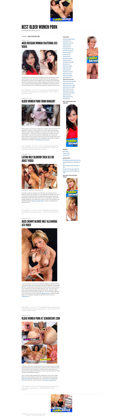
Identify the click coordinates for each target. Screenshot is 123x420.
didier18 (27, 307)
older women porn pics (37, 211)
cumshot (26, 149)
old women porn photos (68, 62)
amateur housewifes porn (50, 380)
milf (25, 93)
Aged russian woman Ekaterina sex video (39, 45)
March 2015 (65, 151)
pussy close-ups (51, 388)
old (43, 149)
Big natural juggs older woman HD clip (72, 160)
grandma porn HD (67, 52)
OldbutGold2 (28, 90)
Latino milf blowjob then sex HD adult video (38, 159)
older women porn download (69, 81)
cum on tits (57, 308)
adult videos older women (46, 307)
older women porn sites (33, 388)
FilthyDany (28, 210)
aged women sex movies (44, 139)
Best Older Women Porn (39, 27)
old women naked (67, 60)
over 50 (29, 310)
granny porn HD (45, 145)
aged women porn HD (45, 386)
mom (42, 149)
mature (23, 93)
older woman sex (31, 147)
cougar (55, 91)
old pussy (46, 388)
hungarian (32, 149)
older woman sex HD (26, 91)
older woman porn (67, 67)
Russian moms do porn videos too (71, 169)
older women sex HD (44, 91)
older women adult (67, 73)
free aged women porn (46, 210)
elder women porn (67, 44)
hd (57, 91)
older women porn (45, 293)
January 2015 (66, 155)
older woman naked (67, 66)
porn (27, 93)
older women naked (67, 75)
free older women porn (54, 90)
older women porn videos (69, 92)
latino (56, 211)
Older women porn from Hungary (38, 101)
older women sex (67, 94)
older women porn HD (28, 211)
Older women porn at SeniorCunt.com (41, 318)
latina (53, 211)
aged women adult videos (37, 201)
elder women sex (67, 46)
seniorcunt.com (25, 389)
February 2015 (66, 153)
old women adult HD (53, 145)
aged (57, 147)
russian (30, 93)
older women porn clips (34, 91)
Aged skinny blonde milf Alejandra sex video (39, 223)
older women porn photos (69, 87)
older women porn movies (41, 308)
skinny (35, 310)
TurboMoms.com (26, 296)
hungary (35, 149)
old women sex (66, 64)
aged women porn (46, 90)
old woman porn (66, 56)
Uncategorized (47, 147)
